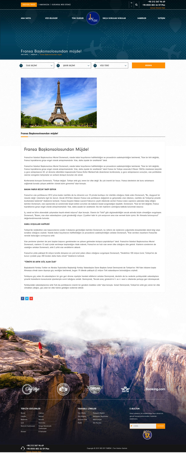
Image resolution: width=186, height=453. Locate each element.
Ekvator (23, 432)
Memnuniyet (97, 420)
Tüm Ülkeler (82, 413)
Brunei (23, 413)
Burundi (41, 420)
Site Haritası (97, 423)
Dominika (42, 423)
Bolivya (41, 416)
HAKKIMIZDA (44, 5)
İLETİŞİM (161, 18)
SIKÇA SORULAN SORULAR (114, 18)
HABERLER (141, 18)
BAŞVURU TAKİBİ (29, 5)
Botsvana (24, 420)
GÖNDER (160, 426)
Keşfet (80, 423)
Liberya (41, 413)
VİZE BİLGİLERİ (51, 18)
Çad (22, 423)
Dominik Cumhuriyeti (28, 426)
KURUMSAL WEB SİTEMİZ (61, 5)
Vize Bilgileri (82, 416)
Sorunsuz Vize (82, 420)
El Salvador (42, 432)
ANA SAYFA (26, 18)
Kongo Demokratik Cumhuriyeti (45, 427)
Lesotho (23, 416)
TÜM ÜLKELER (78, 18)
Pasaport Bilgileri (99, 413)
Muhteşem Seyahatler (100, 416)
